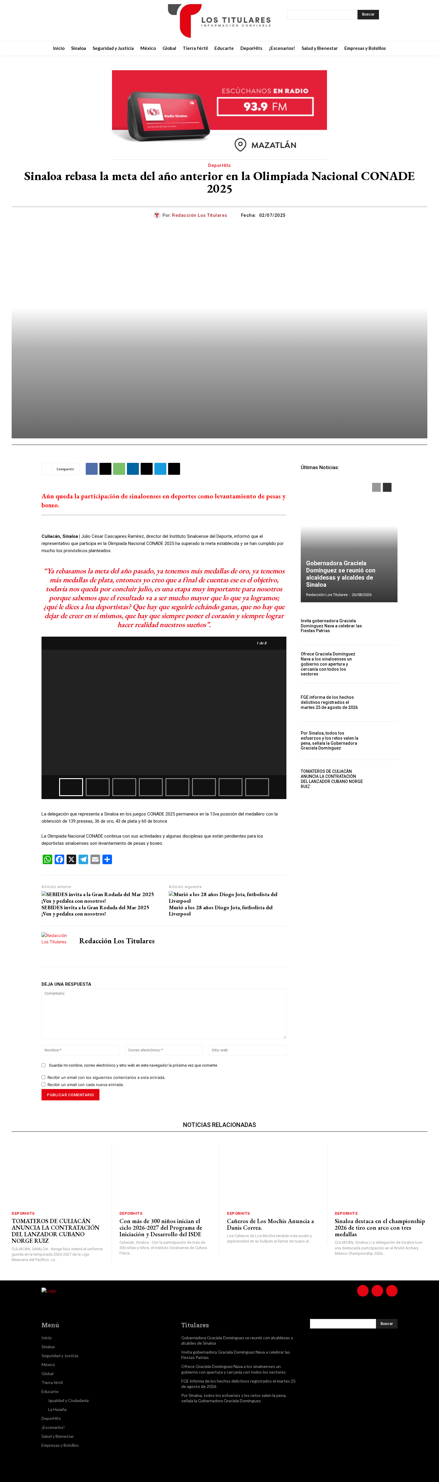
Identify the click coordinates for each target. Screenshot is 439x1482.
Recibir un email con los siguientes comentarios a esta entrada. (106, 1077)
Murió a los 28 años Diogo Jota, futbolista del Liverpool (221, 910)
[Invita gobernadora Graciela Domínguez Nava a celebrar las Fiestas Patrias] (383, 625)
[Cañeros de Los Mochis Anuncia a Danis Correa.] (273, 1174)
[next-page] (387, 487)
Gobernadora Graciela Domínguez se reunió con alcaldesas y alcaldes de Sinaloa (340, 574)
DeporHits (219, 165)
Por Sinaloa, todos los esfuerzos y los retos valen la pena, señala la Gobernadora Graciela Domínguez (329, 740)
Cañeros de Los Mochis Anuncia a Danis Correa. (270, 1224)
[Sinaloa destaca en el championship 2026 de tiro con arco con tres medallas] (381, 1174)
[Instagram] (81, 21)
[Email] (147, 469)
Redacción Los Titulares (199, 215)
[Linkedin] (133, 469)
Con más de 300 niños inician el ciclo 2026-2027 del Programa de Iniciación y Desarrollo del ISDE (160, 1227)
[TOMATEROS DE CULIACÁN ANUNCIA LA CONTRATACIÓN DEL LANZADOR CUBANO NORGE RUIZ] (383, 778)
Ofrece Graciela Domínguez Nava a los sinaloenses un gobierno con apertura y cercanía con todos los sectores (328, 664)
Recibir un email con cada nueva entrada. (85, 1084)
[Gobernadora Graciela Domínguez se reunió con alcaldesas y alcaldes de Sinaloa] (349, 539)
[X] (96, 21)
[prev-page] (376, 487)
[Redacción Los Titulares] (157, 215)
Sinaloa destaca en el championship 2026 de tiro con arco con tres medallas (380, 1227)
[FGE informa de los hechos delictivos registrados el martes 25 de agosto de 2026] (383, 702)
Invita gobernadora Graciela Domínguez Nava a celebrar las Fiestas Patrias (331, 625)
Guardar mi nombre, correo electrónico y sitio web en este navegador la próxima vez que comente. (133, 1065)
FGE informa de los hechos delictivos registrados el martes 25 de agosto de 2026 (329, 702)
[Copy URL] (174, 469)
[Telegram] (160, 469)
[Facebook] (66, 21)
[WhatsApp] (119, 469)
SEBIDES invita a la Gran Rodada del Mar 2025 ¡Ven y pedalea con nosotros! (95, 910)
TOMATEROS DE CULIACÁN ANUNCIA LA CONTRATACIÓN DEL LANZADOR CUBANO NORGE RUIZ (332, 779)
